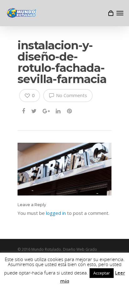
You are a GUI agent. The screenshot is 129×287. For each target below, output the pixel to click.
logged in (56, 213)
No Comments (71, 95)
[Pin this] (69, 111)
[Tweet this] (34, 111)
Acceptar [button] (101, 273)
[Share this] (23, 111)
